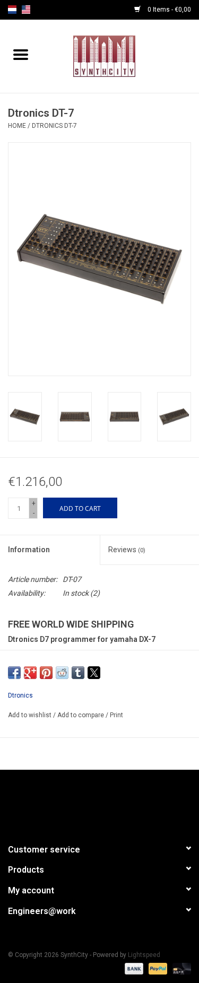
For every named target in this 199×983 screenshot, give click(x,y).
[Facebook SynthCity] (99, 802)
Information (29, 549)
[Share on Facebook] (14, 672)
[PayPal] (157, 968)
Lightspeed (144, 955)
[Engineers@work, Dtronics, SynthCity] (120, 55)
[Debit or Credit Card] (180, 968)
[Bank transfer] (133, 968)
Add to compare (81, 715)
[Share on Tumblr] (78, 672)
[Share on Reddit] (62, 672)
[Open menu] (20, 54)
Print (116, 715)
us (26, 9)
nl (12, 9)
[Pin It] (46, 672)
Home (17, 125)
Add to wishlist (30, 715)
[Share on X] (94, 672)
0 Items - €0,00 (168, 9)
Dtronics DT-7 (54, 125)
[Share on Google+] (30, 672)
